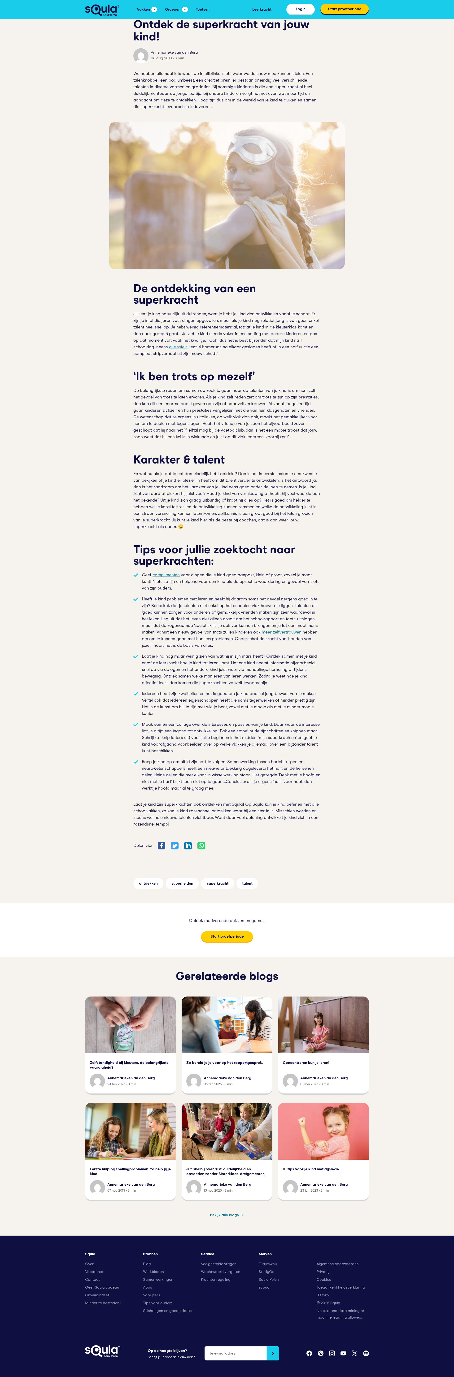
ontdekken (148, 883)
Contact (92, 1279)
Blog (147, 1264)
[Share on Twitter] (175, 845)
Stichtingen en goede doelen (168, 1311)
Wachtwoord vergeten (220, 1272)
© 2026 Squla (328, 1303)
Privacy (323, 1272)
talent (247, 883)
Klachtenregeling (216, 1279)
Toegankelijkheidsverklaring (341, 1287)
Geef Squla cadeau (102, 1287)
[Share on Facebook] (161, 845)
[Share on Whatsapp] (201, 845)
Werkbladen (153, 1272)
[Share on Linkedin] (188, 845)
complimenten (166, 575)
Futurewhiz (268, 1264)
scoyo (264, 1287)
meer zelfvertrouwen (281, 632)
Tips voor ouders (158, 1303)
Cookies (324, 1279)
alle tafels (178, 347)
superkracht (217, 883)
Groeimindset (97, 1295)
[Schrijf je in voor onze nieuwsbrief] (273, 1353)
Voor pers (151, 1295)
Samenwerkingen (158, 1279)
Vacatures (94, 1272)
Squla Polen (269, 1279)
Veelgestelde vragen (218, 1264)
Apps (147, 1287)
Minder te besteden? (103, 1303)
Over (89, 1264)
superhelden (182, 883)
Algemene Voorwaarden (338, 1264)
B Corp (323, 1295)
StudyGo (267, 1272)
